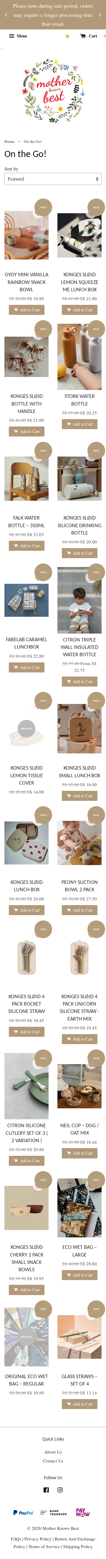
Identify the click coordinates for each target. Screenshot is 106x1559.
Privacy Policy (38, 1539)
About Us (53, 1452)
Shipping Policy (78, 1546)
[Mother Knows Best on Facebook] (46, 1491)
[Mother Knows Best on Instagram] (60, 1491)
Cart (92, 36)
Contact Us (53, 1461)
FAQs (16, 1539)
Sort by (11, 169)
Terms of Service (45, 1546)
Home (9, 141)
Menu (21, 36)
